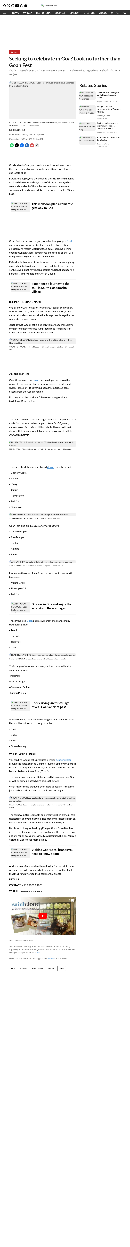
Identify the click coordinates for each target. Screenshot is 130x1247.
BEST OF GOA (43, 12)
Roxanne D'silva (17, 129)
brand (36, 380)
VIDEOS (103, 12)
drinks (50, 466)
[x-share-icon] (17, 146)
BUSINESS (60, 12)
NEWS (15, 12)
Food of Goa (37, 968)
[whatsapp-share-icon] (12, 146)
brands (51, 968)
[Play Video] (42, 916)
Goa (38, 952)
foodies (23, 968)
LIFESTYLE (89, 12)
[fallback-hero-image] (87, 95)
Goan (30, 620)
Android (51, 958)
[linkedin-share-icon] (27, 146)
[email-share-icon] (32, 146)
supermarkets (63, 759)
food (69, 241)
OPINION (74, 12)
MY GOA (27, 12)
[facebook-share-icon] (22, 146)
